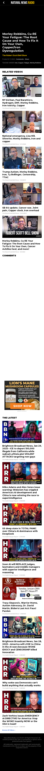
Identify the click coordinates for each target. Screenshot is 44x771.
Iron (16, 63)
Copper (20, 63)
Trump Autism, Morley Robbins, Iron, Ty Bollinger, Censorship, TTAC (20, 175)
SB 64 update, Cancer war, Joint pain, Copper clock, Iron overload (20, 209)
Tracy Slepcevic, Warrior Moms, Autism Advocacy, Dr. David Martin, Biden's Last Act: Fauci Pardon (20, 607)
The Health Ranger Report (10, 459)
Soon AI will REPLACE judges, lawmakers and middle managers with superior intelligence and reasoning (21, 568)
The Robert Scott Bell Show (14, 55)
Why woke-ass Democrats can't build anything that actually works (21, 684)
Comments (20, 59)
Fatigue (26, 63)
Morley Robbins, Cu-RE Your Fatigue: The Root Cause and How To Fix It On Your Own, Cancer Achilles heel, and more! (21, 245)
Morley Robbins (35, 63)
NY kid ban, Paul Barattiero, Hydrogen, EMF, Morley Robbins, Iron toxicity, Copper (20, 103)
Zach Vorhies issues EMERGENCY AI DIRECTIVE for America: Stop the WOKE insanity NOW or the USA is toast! (20, 719)
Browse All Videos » (8, 730)
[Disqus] (22, 288)
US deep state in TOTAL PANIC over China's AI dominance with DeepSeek (20, 531)
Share (27, 59)
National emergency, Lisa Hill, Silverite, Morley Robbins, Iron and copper (21, 139)
